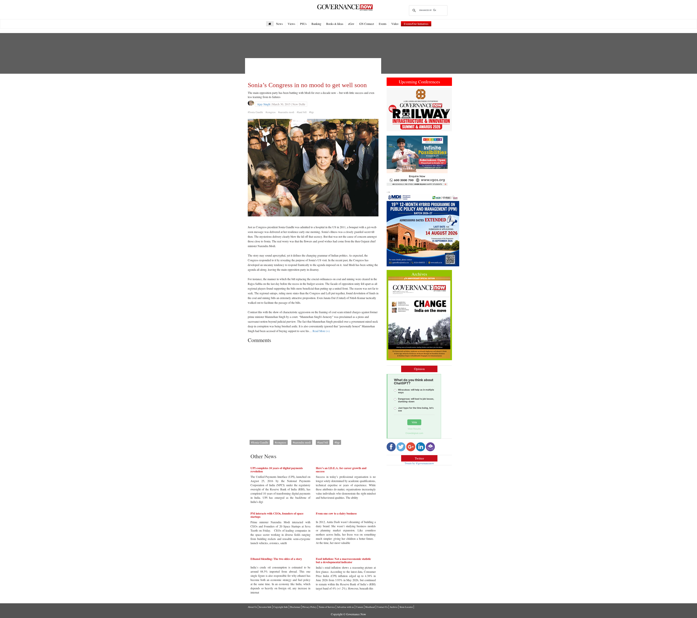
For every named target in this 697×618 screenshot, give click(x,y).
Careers (359, 607)
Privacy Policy (309, 607)
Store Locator (406, 607)
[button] (391, 109)
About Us (252, 607)
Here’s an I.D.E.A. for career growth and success (341, 469)
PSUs (303, 24)
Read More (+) (321, 331)
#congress (271, 112)
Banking (316, 24)
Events (382, 24)
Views (291, 24)
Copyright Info (280, 607)
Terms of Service (327, 607)
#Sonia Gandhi (255, 112)
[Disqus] (313, 390)
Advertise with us (345, 607)
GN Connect (366, 24)
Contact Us (382, 607)
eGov (351, 24)
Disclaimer (295, 607)
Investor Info (265, 607)
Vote (414, 422)
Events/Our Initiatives (416, 24)
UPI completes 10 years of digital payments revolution (276, 469)
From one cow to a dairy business (336, 513)
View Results (414, 428)
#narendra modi (286, 112)
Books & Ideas (334, 24)
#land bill (302, 112)
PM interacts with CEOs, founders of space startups (276, 515)
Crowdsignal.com (414, 433)
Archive (394, 607)
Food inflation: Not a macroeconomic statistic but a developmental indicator (343, 560)
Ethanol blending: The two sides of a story (276, 559)
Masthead (370, 607)
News (279, 24)
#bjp (311, 112)
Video (394, 24)
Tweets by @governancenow (419, 463)
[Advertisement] (314, 69)
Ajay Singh (263, 104)
